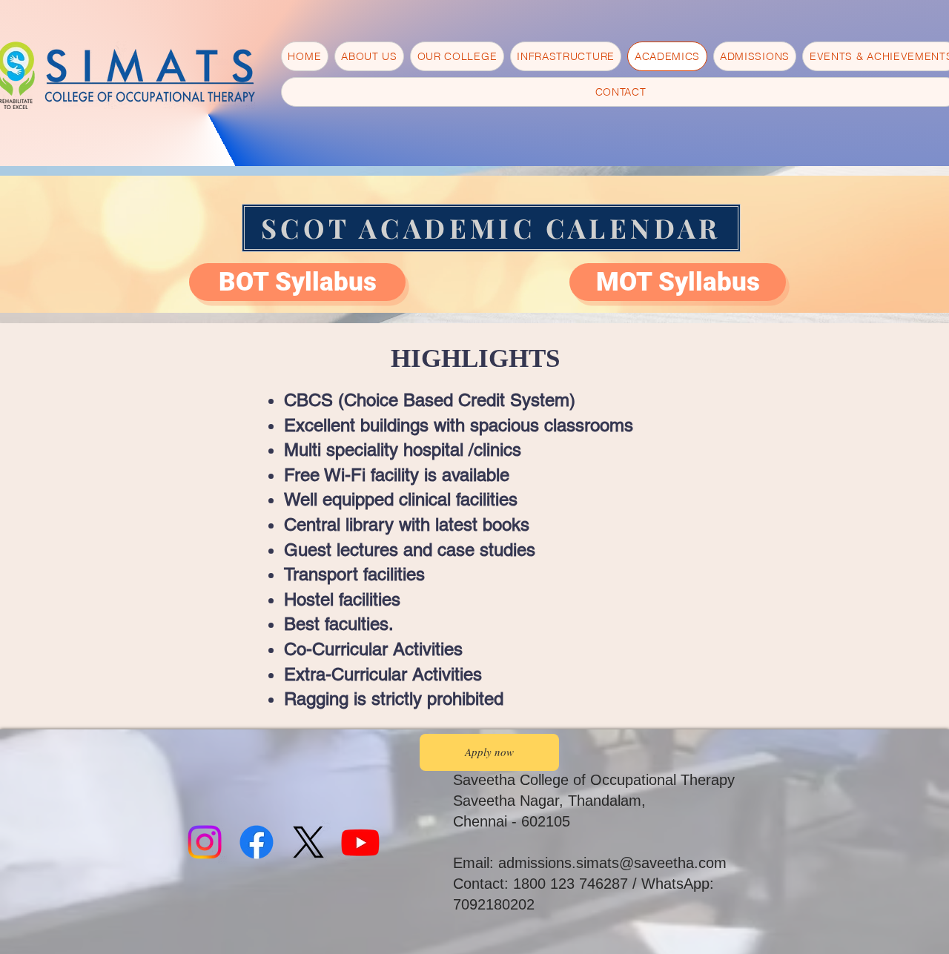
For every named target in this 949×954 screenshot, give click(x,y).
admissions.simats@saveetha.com (612, 863)
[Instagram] (204, 842)
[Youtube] (360, 842)
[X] (308, 842)
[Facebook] (256, 842)
